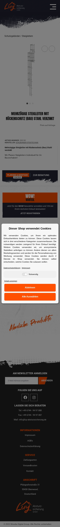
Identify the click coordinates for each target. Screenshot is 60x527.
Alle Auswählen (30, 296)
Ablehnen (30, 287)
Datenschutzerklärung (12, 268)
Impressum (26, 268)
